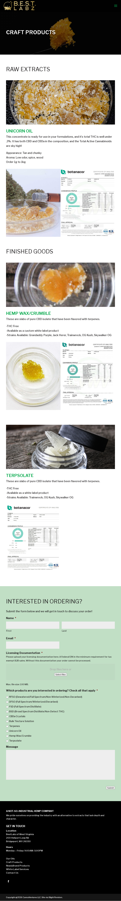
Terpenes (14, 726)
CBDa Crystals (17, 716)
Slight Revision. (56, 897)
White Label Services (17, 869)
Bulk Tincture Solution (21, 721)
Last (64, 631)
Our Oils (10, 858)
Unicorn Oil (15, 731)
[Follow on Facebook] (8, 881)
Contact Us (12, 872)
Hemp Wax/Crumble (20, 735)
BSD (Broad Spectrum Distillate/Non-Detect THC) (36, 711)
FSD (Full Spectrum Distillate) (25, 706)
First (9, 631)
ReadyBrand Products (18, 865)
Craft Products (14, 862)
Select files (60, 674)
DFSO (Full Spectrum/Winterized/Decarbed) (33, 701)
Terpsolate (15, 740)
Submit (110, 788)
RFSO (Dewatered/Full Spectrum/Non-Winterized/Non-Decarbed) (45, 696)
